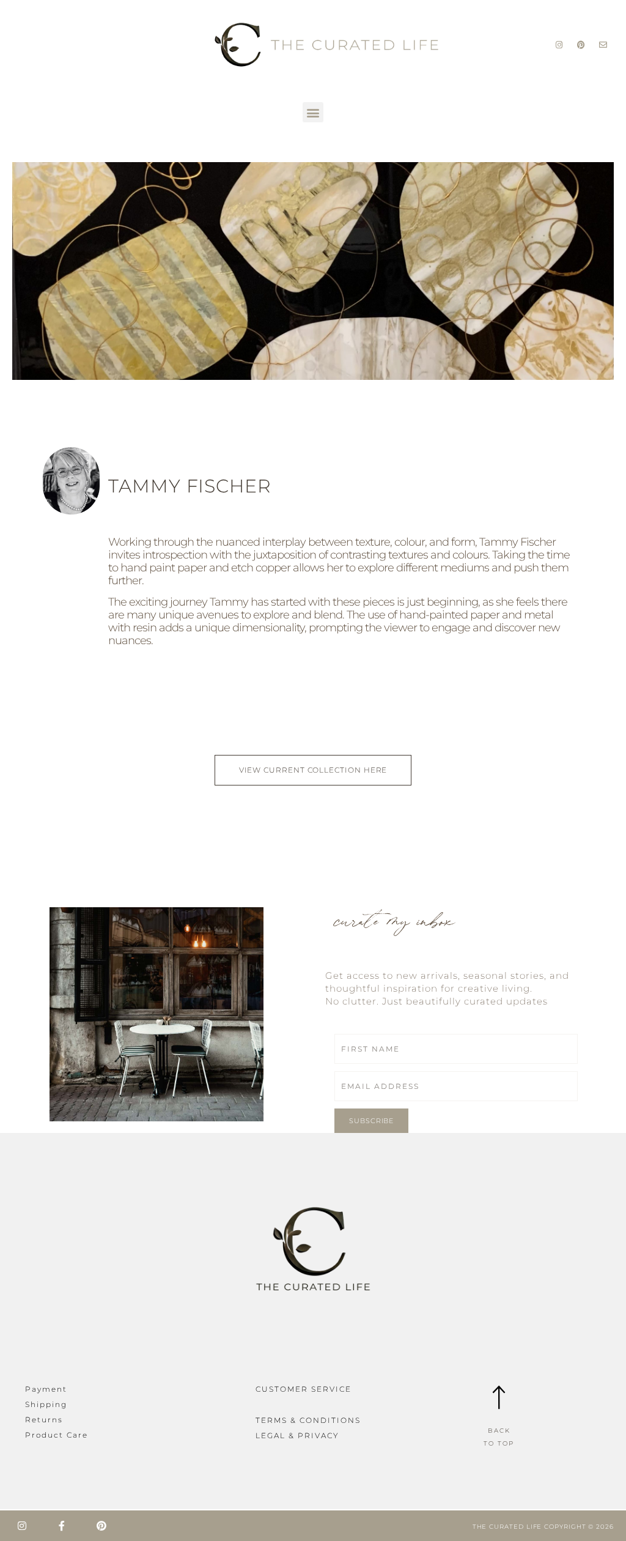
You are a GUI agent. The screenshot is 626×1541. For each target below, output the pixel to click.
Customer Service (304, 1389)
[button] (313, 112)
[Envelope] (603, 45)
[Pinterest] (582, 45)
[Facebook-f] (62, 1525)
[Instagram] (560, 45)
